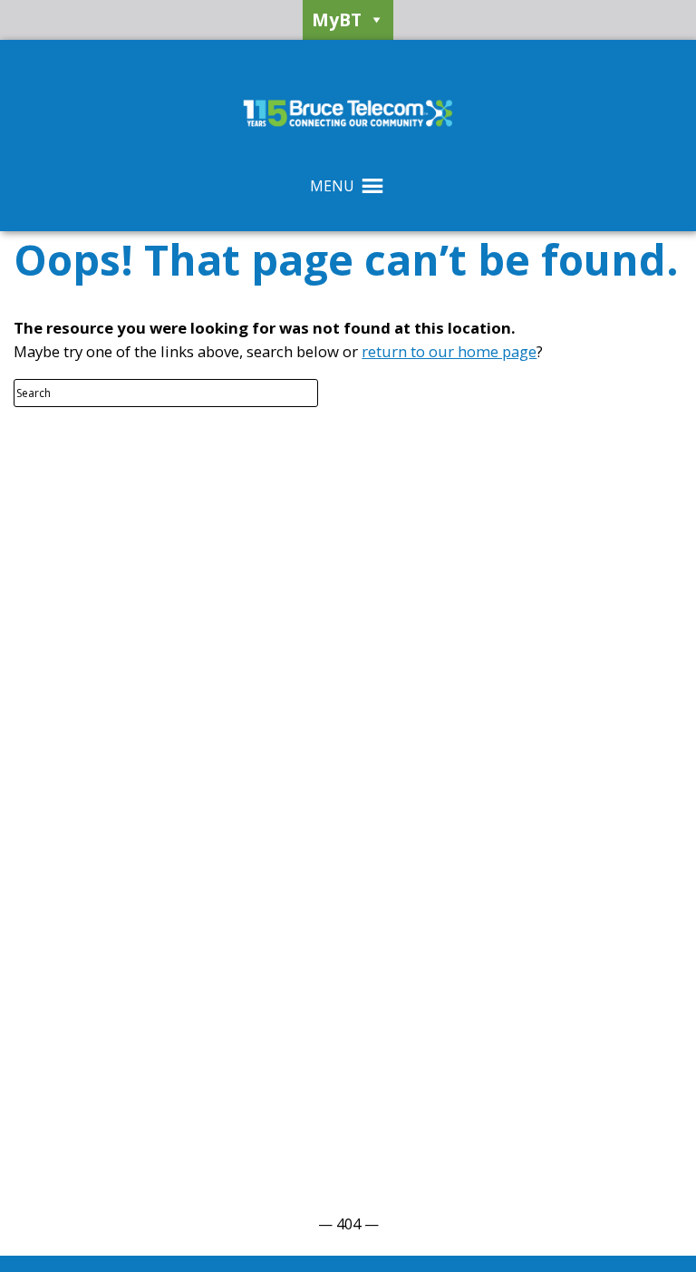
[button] (331, 186)
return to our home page (449, 351)
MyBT (337, 19)
